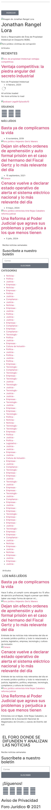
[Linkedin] (33, 791)
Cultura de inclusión (15, 346)
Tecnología (11, 334)
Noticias (10, 275)
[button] (25, 2)
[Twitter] (18, 113)
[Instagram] (26, 791)
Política (10, 278)
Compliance (12, 299)
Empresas (11, 284)
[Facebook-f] (4, 113)
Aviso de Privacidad (19, 800)
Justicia (10, 281)
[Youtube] (11, 113)
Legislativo (11, 443)
